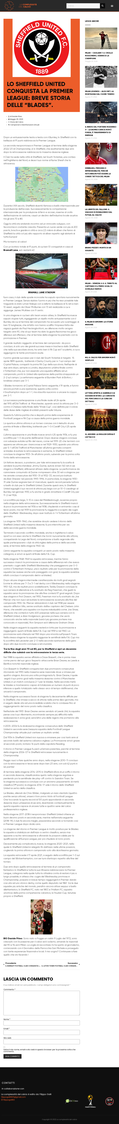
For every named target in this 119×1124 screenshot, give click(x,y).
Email (6, 1029)
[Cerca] (102, 5)
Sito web (7, 1038)
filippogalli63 (9, 1099)
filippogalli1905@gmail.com (13, 1097)
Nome (6, 1019)
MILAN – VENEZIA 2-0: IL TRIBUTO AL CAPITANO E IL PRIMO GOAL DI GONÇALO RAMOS (101, 286)
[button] (112, 6)
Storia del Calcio (16, 122)
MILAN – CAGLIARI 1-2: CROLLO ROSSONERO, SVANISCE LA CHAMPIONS (99, 56)
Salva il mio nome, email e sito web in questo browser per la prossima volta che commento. (39, 1050)
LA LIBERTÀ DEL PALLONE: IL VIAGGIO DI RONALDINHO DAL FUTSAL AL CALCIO (98, 212)
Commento (9, 989)
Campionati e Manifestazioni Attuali (24, 125)
